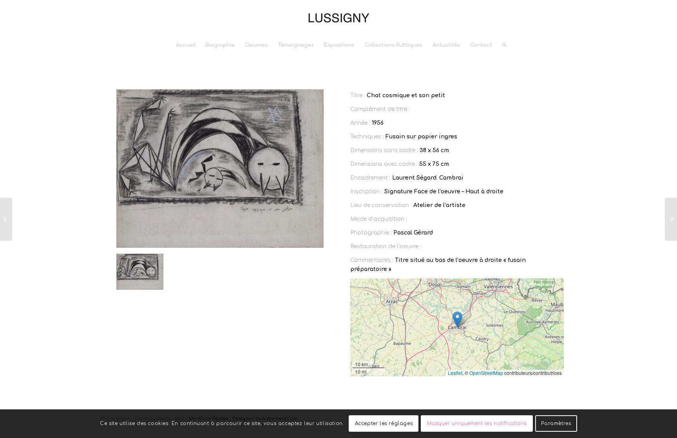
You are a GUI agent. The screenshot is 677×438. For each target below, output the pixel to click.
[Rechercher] (501, 45)
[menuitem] (186, 45)
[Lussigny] (338, 17)
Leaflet (455, 372)
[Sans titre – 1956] (6, 219)
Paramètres (556, 423)
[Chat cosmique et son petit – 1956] (671, 219)
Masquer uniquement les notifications (477, 423)
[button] (457, 319)
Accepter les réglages (384, 423)
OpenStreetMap (486, 372)
